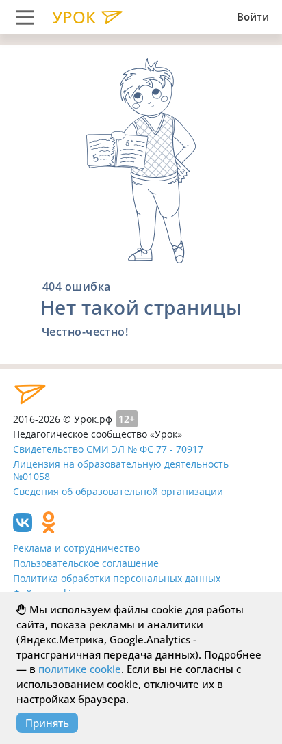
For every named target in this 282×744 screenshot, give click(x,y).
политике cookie (79, 669)
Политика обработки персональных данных (116, 578)
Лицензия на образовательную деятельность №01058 (121, 470)
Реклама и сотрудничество (76, 548)
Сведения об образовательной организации (118, 491)
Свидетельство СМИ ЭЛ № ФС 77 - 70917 (108, 448)
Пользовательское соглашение (86, 563)
